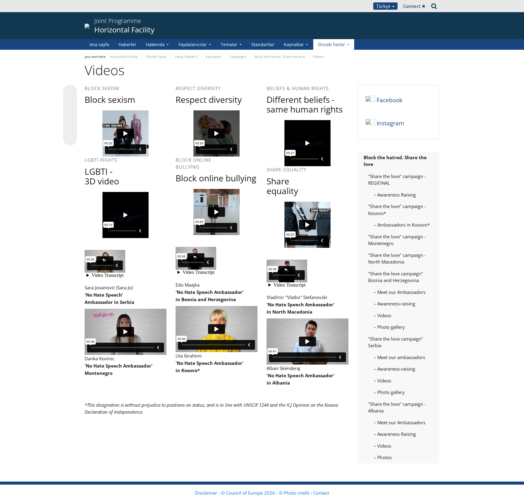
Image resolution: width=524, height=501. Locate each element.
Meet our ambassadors (400, 357)
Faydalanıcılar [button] (193, 44)
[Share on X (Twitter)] (70, 104)
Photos (384, 457)
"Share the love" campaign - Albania (397, 407)
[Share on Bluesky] (70, 92)
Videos (383, 315)
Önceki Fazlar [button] (331, 44)
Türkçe (383, 6)
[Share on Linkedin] (70, 127)
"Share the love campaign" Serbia (395, 342)
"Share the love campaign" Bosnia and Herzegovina (395, 277)
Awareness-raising (395, 304)
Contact (321, 493)
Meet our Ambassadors (400, 292)
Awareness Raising (396, 195)
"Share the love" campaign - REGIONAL (397, 179)
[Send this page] (70, 138)
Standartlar (262, 44)
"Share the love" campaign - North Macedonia (397, 258)
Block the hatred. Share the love (395, 160)
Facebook (389, 100)
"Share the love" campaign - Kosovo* (397, 209)
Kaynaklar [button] (294, 44)
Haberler (127, 44)
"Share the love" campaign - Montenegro (397, 240)
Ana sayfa (99, 44)
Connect (412, 6)
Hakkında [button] (155, 44)
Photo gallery (390, 327)
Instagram (390, 123)
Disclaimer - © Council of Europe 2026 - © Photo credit (253, 493)
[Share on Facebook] (70, 115)
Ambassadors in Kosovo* (403, 225)
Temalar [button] (229, 44)
